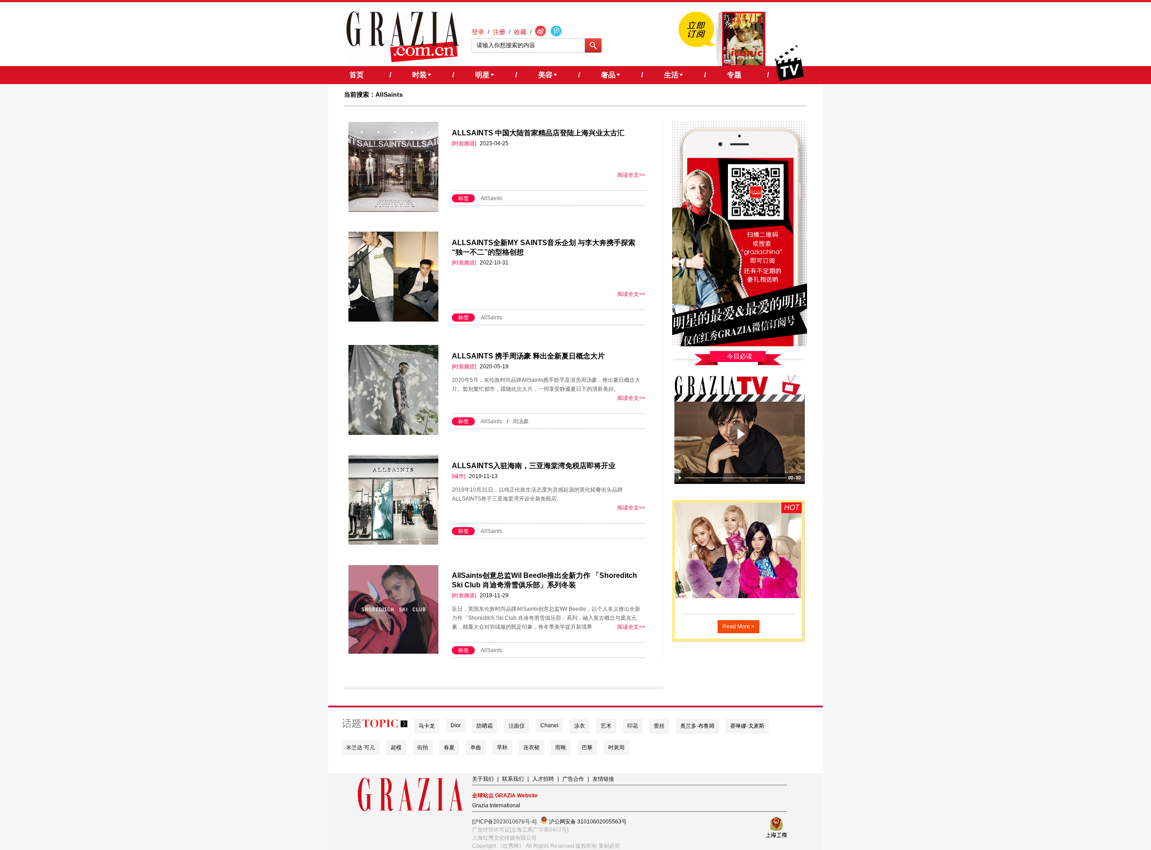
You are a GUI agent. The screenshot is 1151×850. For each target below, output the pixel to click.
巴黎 (587, 747)
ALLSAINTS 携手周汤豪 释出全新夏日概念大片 (528, 356)
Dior (456, 725)
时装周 (616, 747)
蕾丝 (659, 726)
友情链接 (603, 779)
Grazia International (496, 805)
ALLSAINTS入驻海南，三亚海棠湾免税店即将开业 (534, 466)
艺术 (606, 726)
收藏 (520, 32)
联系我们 (513, 779)
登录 (478, 32)
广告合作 (573, 779)
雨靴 (560, 747)
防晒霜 (485, 726)
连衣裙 (531, 747)
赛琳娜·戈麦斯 (747, 726)
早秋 (502, 747)
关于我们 (483, 779)
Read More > (738, 626)
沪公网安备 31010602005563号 (587, 822)
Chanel (549, 725)
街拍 (422, 747)
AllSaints (491, 198)
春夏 (449, 747)
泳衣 (579, 726)
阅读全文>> (631, 175)
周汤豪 (521, 421)
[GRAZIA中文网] (402, 37)
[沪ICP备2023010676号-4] (504, 822)
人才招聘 (543, 779)
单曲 (475, 747)
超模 (396, 747)
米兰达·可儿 (360, 747)
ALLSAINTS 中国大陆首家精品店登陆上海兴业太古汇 (538, 133)
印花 (632, 726)
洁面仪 (517, 726)
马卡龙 (427, 726)
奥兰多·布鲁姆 (697, 726)
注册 (499, 32)
